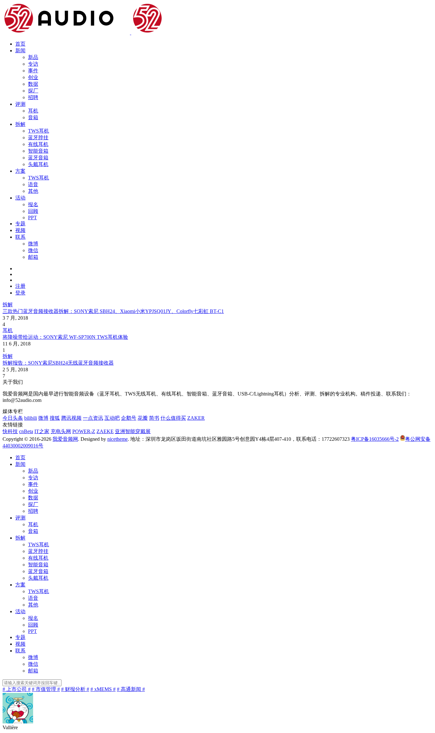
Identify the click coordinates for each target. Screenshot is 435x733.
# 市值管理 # (46, 689)
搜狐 (55, 418)
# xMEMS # (103, 689)
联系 (20, 237)
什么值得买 (173, 418)
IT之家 (41, 431)
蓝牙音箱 (38, 157)
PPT (32, 217)
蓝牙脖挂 (38, 137)
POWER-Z (83, 431)
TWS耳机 (38, 131)
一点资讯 (93, 418)
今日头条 (13, 418)
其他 (33, 191)
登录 (20, 292)
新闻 (20, 50)
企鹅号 (128, 418)
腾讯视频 (71, 418)
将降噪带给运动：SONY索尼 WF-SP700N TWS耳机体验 (65, 337)
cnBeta (26, 431)
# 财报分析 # (75, 689)
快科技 (10, 431)
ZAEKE (105, 431)
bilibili (30, 418)
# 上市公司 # (17, 689)
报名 (33, 204)
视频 (20, 230)
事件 (33, 70)
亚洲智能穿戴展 (133, 431)
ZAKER (196, 418)
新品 (33, 57)
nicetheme (117, 439)
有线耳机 (38, 144)
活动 (20, 197)
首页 (20, 44)
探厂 (33, 90)
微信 (33, 250)
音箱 (33, 117)
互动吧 (112, 418)
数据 (33, 84)
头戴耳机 (38, 164)
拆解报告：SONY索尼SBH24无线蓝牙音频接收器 (58, 363)
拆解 (20, 124)
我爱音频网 (65, 439)
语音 (33, 184)
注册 (20, 286)
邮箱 (33, 257)
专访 (33, 64)
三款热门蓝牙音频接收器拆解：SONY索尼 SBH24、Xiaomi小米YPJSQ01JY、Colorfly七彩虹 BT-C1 (113, 311)
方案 (20, 171)
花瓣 (143, 418)
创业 (33, 77)
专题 (20, 223)
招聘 (33, 97)
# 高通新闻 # (131, 689)
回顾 (33, 211)
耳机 (33, 110)
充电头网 (61, 431)
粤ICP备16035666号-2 (375, 439)
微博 (33, 243)
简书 (154, 418)
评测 (20, 104)
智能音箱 (38, 151)
